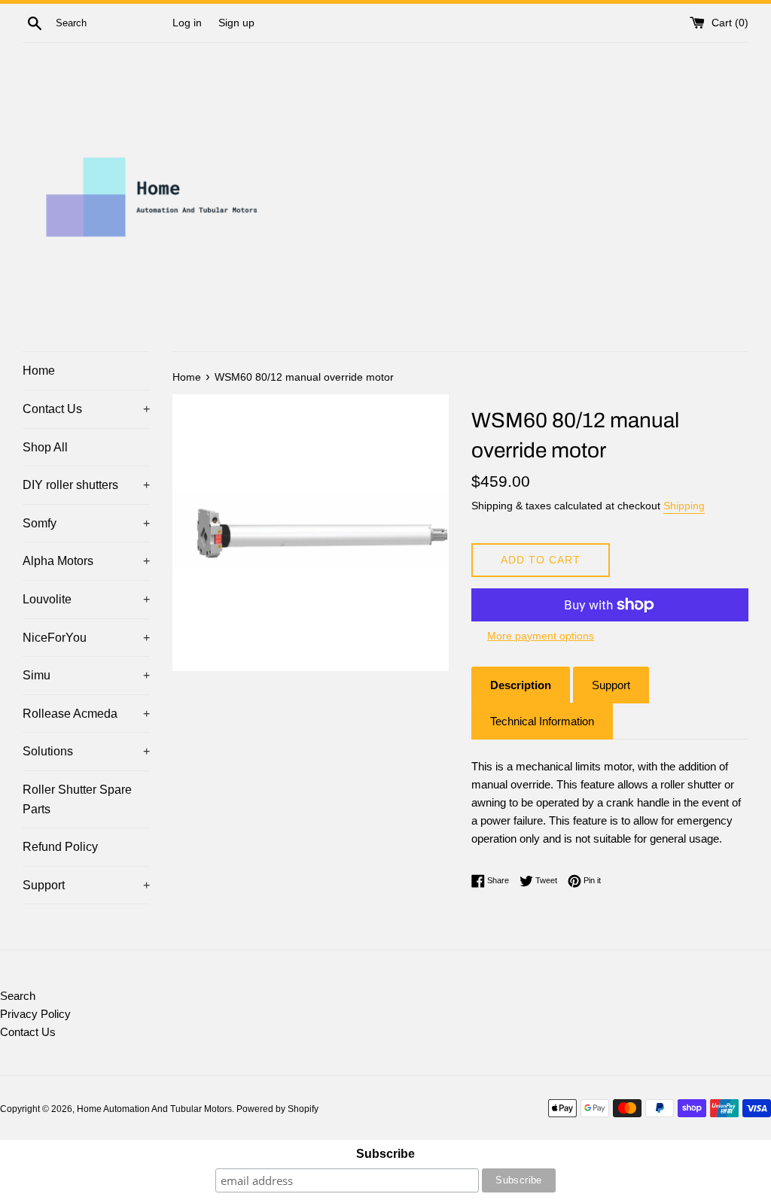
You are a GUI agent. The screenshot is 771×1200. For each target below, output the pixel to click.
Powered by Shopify (277, 1109)
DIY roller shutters (86, 484)
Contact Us (86, 409)
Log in (187, 23)
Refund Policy (60, 846)
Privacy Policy (35, 1013)
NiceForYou (86, 637)
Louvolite (86, 599)
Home (39, 370)
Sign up (236, 23)
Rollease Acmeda (86, 713)
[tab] (520, 685)
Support (86, 885)
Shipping (684, 506)
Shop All (45, 447)
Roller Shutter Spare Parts (77, 799)
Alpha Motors (86, 560)
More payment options (540, 636)
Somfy (86, 523)
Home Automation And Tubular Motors (154, 1109)
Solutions (86, 751)
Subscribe (385, 1153)
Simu (86, 675)
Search (17, 995)
